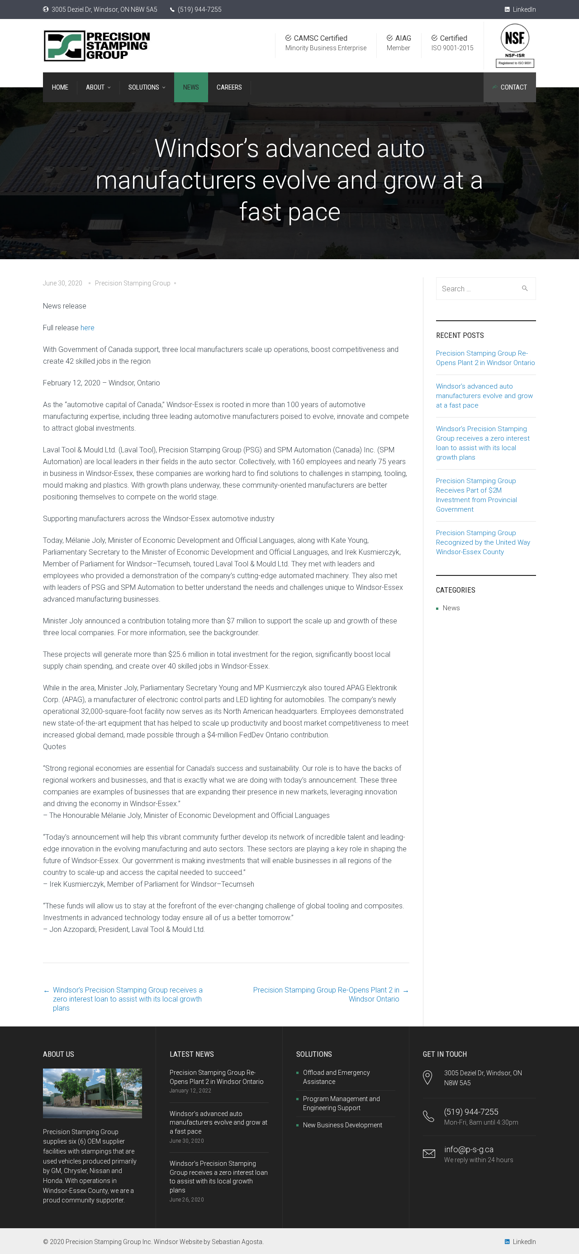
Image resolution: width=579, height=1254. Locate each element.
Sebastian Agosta (237, 1241)
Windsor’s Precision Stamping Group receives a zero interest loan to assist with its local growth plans (128, 999)
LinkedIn (524, 9)
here (88, 327)
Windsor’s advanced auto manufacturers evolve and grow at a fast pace (484, 395)
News (451, 608)
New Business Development (342, 1125)
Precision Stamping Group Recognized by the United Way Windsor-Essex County (483, 542)
